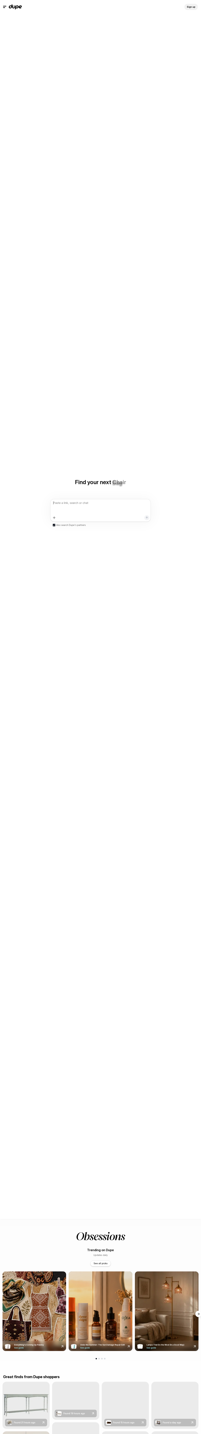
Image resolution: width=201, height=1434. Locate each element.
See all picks (101, 1263)
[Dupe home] (15, 6)
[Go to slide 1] (96, 1358)
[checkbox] (54, 525)
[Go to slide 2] (99, 1358)
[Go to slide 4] (105, 1358)
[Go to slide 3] (102, 1358)
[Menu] (4, 7)
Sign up (191, 6)
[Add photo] (54, 517)
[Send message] (146, 517)
